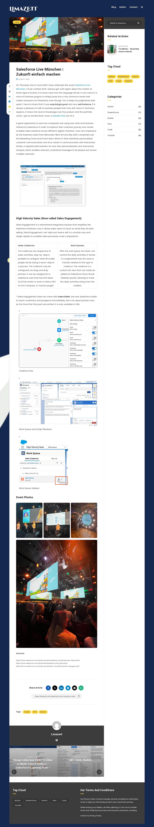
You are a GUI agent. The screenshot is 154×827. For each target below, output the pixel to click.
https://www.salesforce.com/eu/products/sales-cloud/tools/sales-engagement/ (47, 666)
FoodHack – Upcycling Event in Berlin (129, 50)
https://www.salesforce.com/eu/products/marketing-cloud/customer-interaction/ (48, 660)
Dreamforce (123, 76)
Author (122, 7)
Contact (134, 7)
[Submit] (139, 23)
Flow (110, 81)
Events (16, 22)
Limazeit (56, 734)
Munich (43, 712)
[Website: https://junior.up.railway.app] (57, 740)
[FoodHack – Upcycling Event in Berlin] (111, 49)
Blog (113, 7)
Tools (119, 81)
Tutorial (128, 81)
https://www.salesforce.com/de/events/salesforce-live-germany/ (42, 663)
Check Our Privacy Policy (90, 815)
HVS (34, 712)
